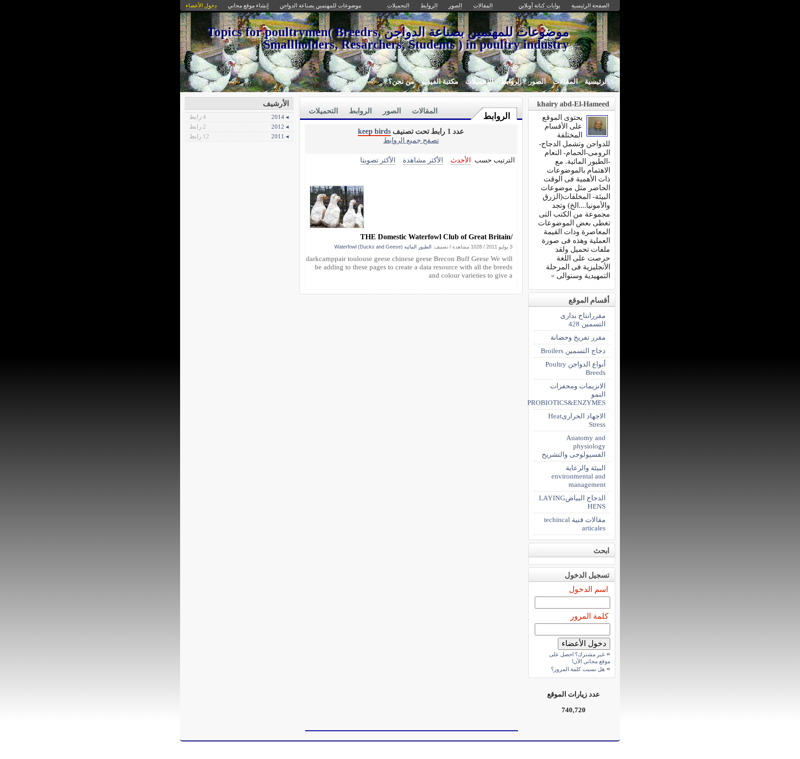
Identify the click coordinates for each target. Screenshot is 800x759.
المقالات (565, 81)
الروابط (511, 81)
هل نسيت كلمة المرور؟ (578, 669)
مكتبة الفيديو (439, 81)
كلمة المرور (589, 616)
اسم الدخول (588, 589)
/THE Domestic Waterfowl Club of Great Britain (436, 237)
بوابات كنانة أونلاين (539, 5)
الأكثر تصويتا (377, 160)
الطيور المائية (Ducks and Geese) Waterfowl (382, 246)
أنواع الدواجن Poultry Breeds (575, 368)
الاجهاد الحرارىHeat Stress (577, 420)
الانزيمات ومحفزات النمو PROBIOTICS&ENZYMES (569, 394)
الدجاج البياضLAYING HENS (572, 502)
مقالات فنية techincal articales (575, 524)
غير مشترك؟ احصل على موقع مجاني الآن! (579, 658)
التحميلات (479, 81)
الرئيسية (597, 81)
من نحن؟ (401, 81)
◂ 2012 (239, 126)
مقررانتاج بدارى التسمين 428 (583, 319)
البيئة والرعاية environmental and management (578, 476)
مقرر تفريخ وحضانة (578, 337)
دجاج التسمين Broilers (573, 351)
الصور (537, 81)
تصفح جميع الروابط (411, 140)
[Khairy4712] (597, 134)
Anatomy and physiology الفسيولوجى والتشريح (574, 446)
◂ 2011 (239, 136)
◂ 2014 (239, 116)
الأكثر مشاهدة (423, 160)
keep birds (374, 131)
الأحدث (460, 160)
